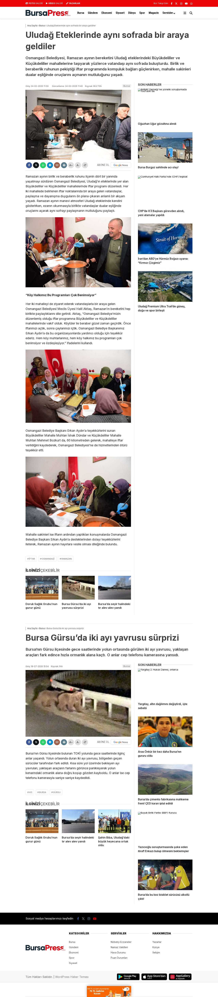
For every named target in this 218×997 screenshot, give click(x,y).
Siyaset (120, 12)
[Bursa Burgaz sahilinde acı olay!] (165, 147)
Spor (142, 12)
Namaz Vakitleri (119, 947)
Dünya (132, 12)
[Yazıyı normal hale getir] (85, 165)
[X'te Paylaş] (36, 165)
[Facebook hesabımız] (171, 3)
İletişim (156, 952)
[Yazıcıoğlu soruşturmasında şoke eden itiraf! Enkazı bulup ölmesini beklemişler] (165, 827)
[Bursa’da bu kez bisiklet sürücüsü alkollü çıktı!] (165, 875)
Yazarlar (156, 941)
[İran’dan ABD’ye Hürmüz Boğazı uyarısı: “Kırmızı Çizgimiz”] (165, 238)
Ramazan (66, 558)
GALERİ (36, 3)
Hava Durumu (118, 952)
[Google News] (121, 165)
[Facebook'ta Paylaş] (29, 165)
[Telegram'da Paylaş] (50, 165)
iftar (32, 558)
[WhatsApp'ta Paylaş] (43, 165)
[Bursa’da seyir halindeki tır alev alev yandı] (114, 588)
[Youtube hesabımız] (186, 3)
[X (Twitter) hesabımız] (176, 3)
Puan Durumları (119, 957)
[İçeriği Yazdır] (64, 165)
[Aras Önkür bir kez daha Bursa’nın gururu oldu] (165, 731)
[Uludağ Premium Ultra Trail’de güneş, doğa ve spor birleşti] (165, 286)
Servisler (167, 12)
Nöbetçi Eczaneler (121, 941)
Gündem (93, 12)
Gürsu (56, 792)
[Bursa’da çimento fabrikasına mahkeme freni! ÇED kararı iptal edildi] (165, 779)
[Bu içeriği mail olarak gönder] (57, 165)
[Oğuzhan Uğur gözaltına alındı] (165, 104)
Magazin (154, 12)
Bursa (80, 12)
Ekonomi (107, 12)
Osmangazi (48, 558)
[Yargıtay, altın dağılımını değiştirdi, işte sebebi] (165, 684)
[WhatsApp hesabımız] (191, 3)
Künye (156, 947)
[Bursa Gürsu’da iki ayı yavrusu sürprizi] (78, 588)
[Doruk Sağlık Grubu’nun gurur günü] (42, 588)
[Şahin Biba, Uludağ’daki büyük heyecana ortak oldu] (114, 821)
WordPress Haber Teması (72, 977)
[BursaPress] (48, 15)
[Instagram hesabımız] (181, 3)
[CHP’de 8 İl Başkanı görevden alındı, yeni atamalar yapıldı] (165, 191)
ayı (30, 792)
